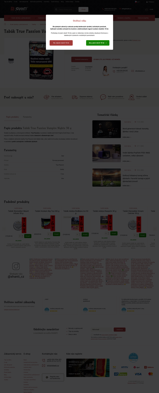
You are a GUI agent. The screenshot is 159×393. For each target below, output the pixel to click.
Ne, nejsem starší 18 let (61, 43)
